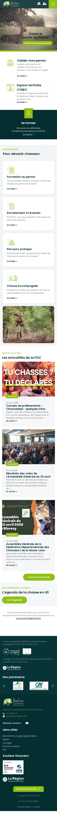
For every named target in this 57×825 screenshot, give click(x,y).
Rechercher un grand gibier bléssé (20, 736)
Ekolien (6, 739)
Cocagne (7, 743)
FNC (5, 749)
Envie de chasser (11, 746)
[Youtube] (26, 723)
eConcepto (33, 801)
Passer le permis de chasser (37, 43)
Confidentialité (24, 807)
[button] (4, 685)
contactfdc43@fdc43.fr (28, 618)
